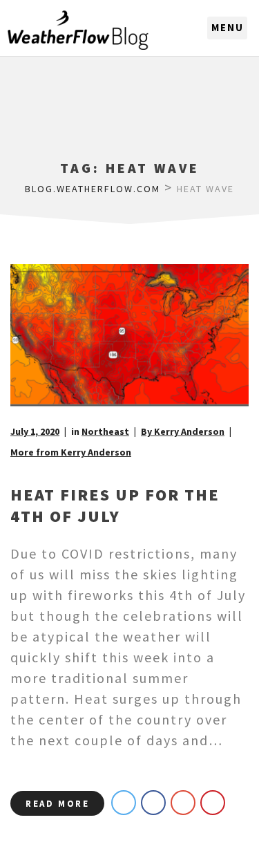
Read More (57, 804)
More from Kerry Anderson (70, 452)
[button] (227, 28)
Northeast (105, 431)
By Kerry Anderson (182, 431)
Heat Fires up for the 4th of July (115, 505)
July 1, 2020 (34, 431)
